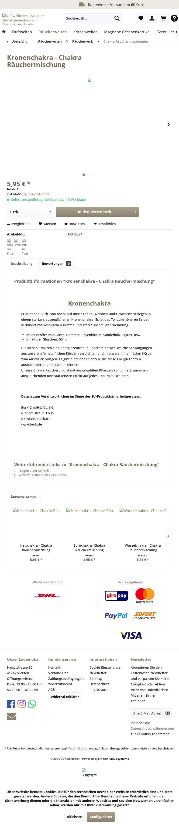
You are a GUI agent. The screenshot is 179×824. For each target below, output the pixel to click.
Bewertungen (56, 263)
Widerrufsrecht (60, 684)
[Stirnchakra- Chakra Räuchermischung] (89, 524)
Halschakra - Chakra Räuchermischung (36, 547)
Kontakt (54, 667)
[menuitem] (93, 18)
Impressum (98, 689)
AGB (51, 689)
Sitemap (96, 678)
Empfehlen (107, 223)
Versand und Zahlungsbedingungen (66, 676)
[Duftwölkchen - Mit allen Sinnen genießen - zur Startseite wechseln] (27, 19)
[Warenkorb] (164, 18)
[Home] (4, 31)
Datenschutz (99, 684)
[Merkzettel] (140, 18)
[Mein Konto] (152, 18)
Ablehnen (74, 816)
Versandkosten (78, 748)
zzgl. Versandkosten (35, 194)
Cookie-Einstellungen (106, 667)
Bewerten (77, 223)
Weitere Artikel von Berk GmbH (42, 475)
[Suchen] (117, 18)
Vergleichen (21, 223)
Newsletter (98, 673)
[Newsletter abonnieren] (168, 713)
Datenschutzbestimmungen (152, 728)
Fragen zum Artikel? (33, 470)
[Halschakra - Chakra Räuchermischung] (36, 524)
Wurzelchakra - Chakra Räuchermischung (143, 547)
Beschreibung (21, 263)
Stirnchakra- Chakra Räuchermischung (89, 547)
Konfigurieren (101, 816)
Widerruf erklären (65, 697)
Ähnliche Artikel (24, 497)
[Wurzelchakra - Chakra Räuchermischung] (143, 524)
